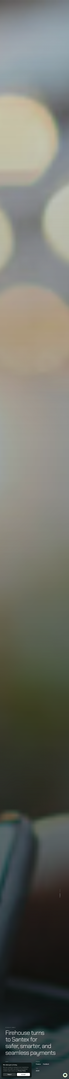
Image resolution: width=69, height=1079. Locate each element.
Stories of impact (10, 1027)
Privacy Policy (22, 1070)
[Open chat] (65, 1075)
